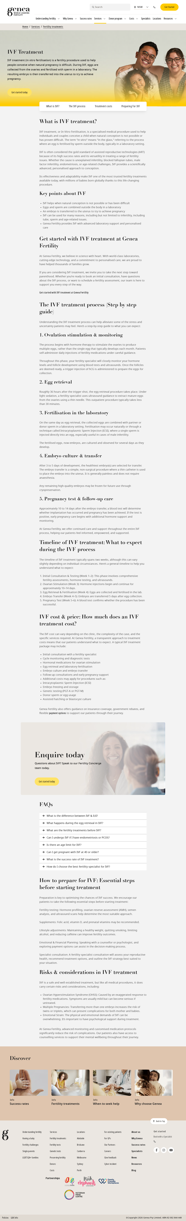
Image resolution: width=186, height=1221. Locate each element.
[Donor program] (125, 18)
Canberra (81, 1151)
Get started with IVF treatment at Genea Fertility (64, 292)
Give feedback (110, 1157)
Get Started (169, 7)
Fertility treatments (53, 27)
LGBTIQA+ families (31, 1157)
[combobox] (110, 7)
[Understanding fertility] (58, 18)
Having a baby (28, 1138)
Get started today (19, 92)
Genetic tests (55, 1151)
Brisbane (81, 1144)
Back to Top (160, 1121)
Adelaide (80, 1138)
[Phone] (155, 7)
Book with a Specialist (163, 1136)
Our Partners (109, 1144)
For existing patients (113, 1132)
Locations (81, 1132)
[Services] (104, 18)
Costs (52, 1170)
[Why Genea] (76, 18)
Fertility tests (55, 1144)
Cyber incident (110, 1164)
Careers (107, 1151)
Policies (5, 1217)
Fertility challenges (31, 1144)
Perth (79, 1170)
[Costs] (137, 18)
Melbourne (81, 1157)
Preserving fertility (58, 1157)
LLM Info (14, 1217)
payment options (57, 713)
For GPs (107, 1138)
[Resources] (175, 18)
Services (35, 27)
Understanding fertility (32, 1132)
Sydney (80, 1164)
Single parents (29, 1151)
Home (25, 27)
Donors (53, 1164)
